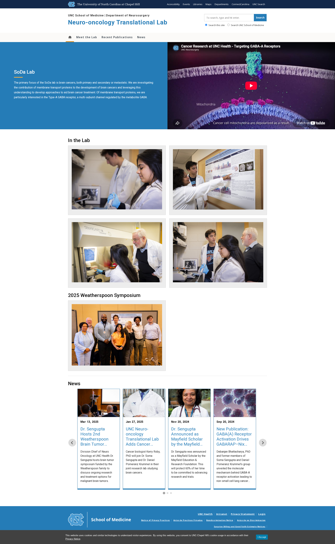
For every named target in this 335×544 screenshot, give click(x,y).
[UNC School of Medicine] (99, 519)
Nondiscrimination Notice (219, 520)
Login (262, 514)
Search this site (216, 25)
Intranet (221, 514)
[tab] (164, 493)
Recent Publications (117, 37)
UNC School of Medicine (86, 15)
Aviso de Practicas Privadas (188, 520)
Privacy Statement (243, 514)
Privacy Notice (72, 539)
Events (186, 4)
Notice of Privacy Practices (155, 520)
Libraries (197, 4)
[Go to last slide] (72, 442)
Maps (208, 4)
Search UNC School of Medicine (247, 25)
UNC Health (205, 514)
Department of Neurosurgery (128, 15)
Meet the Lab (86, 37)
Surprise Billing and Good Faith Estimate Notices (239, 526)
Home (69, 37)
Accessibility (173, 4)
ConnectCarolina (240, 4)
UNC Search (258, 4)
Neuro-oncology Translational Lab (117, 22)
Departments (222, 4)
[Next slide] (263, 442)
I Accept (262, 537)
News (141, 37)
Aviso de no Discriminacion (251, 520)
